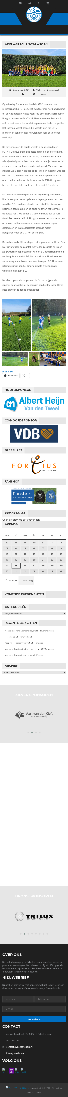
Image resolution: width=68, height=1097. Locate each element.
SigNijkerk (24, 1088)
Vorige (13, 580)
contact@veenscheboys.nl (19, 1047)
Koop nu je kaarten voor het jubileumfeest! (24, 643)
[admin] (29, 3)
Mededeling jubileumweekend (18, 637)
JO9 (27, 94)
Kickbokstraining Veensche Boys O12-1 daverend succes (29, 631)
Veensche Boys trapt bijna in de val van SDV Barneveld (29, 649)
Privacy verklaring (15, 1053)
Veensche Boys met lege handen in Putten (24, 655)
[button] (16, 325)
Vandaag (27, 580)
